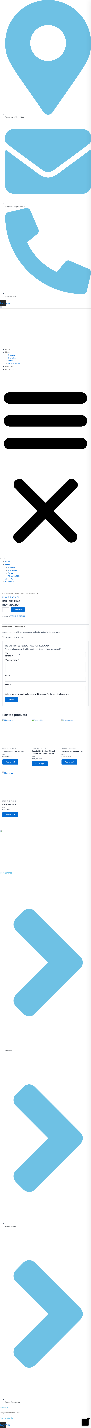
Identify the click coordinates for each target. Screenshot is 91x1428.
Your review (12, 660)
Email (8, 685)
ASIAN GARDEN (14, 364)
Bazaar (10, 361)
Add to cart (18, 609)
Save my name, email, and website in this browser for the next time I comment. (38, 694)
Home (7, 349)
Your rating (9, 654)
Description (7, 627)
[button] (45, 466)
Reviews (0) (20, 627)
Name (8, 675)
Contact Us (9, 369)
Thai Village (12, 358)
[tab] (7, 626)
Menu (7, 352)
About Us (9, 366)
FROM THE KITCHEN (16, 593)
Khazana (11, 355)
